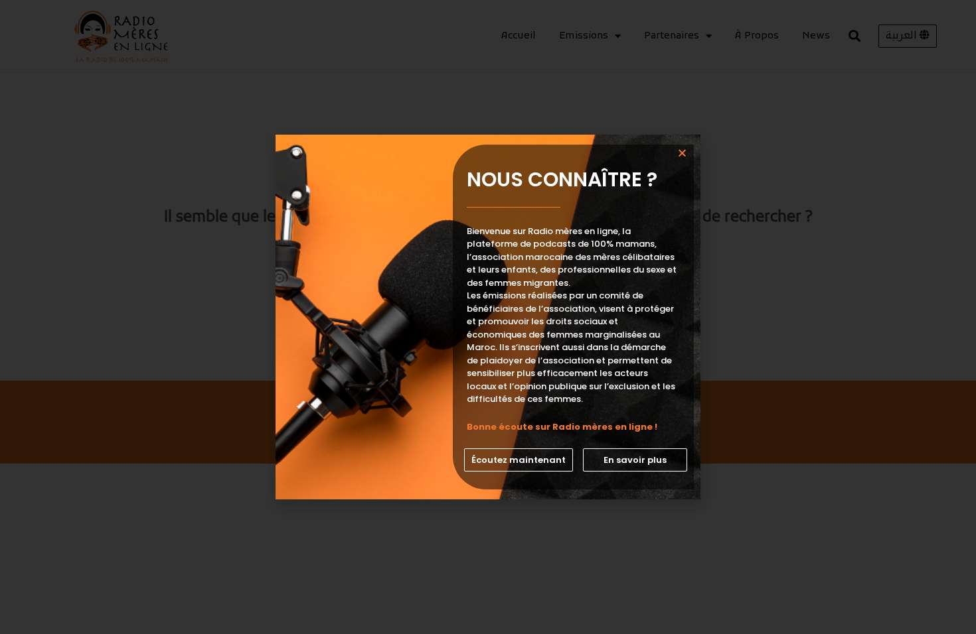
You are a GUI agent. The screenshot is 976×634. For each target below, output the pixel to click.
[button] (518, 460)
